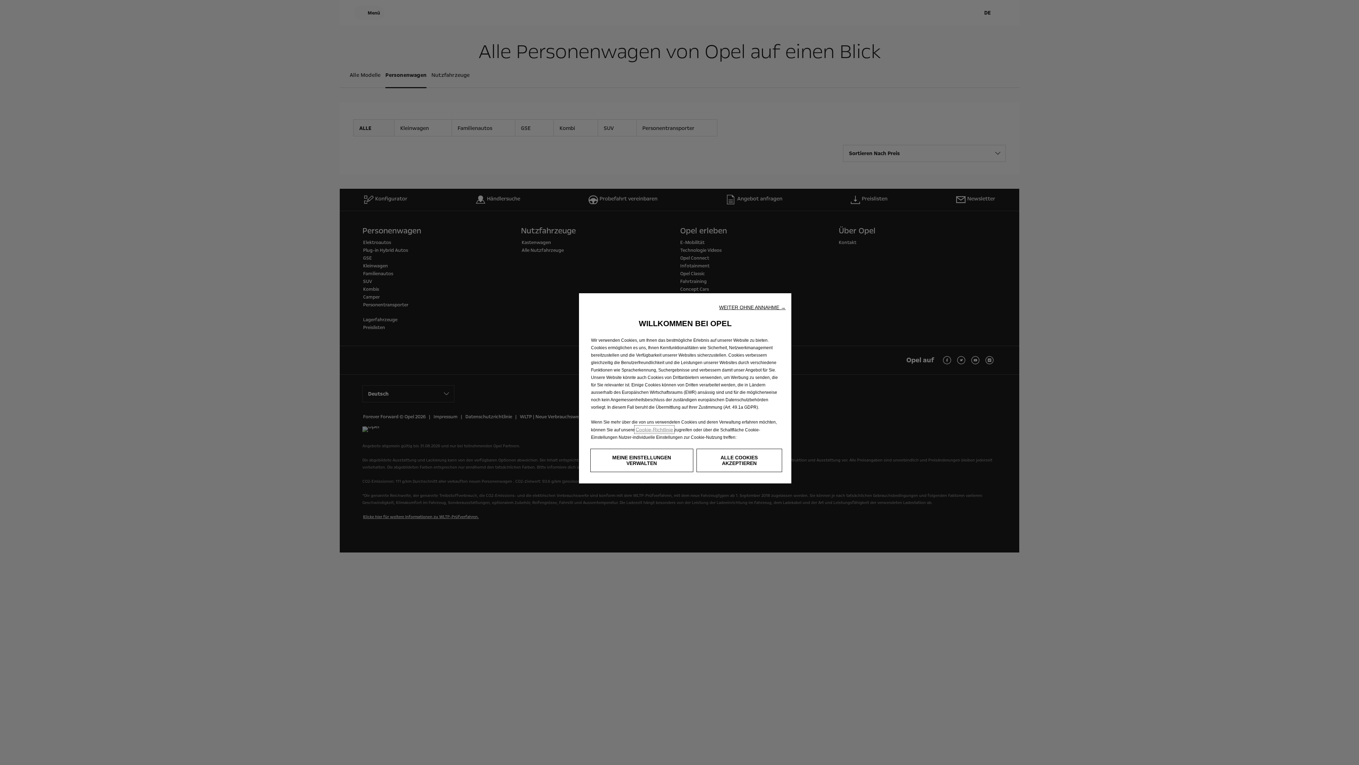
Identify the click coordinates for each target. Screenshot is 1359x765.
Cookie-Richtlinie (654, 429)
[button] (752, 307)
